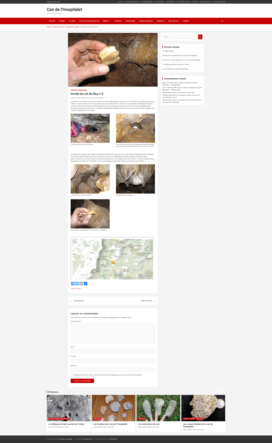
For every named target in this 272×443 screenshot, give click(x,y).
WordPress (113, 439)
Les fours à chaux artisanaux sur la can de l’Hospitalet (181, 60)
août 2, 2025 (52, 427)
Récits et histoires (146, 21)
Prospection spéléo (79, 90)
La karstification (78, 301)
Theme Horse (88, 439)
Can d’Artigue (170, 2)
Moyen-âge (65, 418)
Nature (105, 21)
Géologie (97, 418)
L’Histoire (118, 21)
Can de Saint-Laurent (183, 2)
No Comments (98, 98)
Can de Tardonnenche (131, 2)
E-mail (73, 356)
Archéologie (130, 21)
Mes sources (173, 21)
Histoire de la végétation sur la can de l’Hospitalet (179, 55)
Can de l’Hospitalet (219, 2)
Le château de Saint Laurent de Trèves (175, 64)
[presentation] (220, 391)
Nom (73, 347)
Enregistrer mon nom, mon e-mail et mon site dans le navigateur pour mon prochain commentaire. (108, 375)
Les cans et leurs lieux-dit (89, 21)
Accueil (52, 21)
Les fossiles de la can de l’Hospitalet (175, 69)
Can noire (78, 288)
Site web (74, 366)
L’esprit (62, 21)
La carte (120, 2)
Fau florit (195, 2)
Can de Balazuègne (146, 2)
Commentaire (76, 321)
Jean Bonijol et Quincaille (185, 92)
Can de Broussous (205, 2)
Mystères (160, 21)
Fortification (54, 418)
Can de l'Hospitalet (64, 9)
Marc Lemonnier (86, 98)
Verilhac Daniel (167, 95)
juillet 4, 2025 (97, 427)
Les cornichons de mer (149, 424)
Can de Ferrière (159, 2)
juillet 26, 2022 (75, 98)
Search (200, 37)
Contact (186, 21)
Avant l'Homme (189, 418)
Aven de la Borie (146, 301)
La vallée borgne (168, 51)
